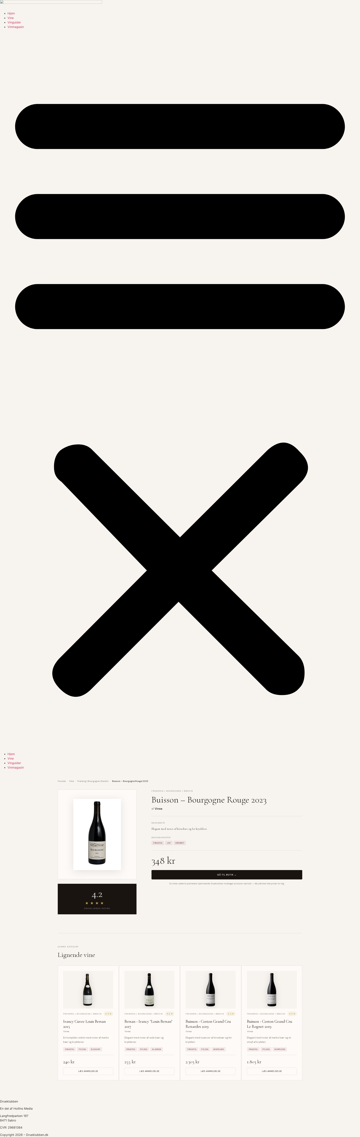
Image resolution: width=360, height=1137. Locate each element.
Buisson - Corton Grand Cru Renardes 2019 (208, 1024)
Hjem (11, 13)
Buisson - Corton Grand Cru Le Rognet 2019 (269, 1024)
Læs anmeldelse (88, 1071)
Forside (62, 781)
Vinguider (14, 22)
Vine (11, 18)
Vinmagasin (16, 27)
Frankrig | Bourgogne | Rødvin (93, 781)
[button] (180, 390)
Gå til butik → (227, 874)
